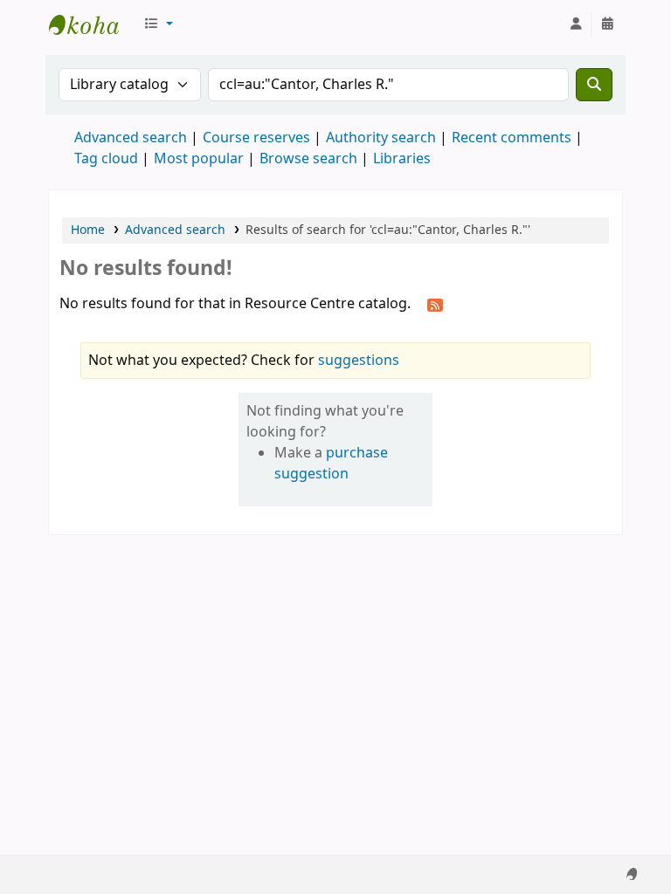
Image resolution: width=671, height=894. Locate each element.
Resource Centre (92, 24)
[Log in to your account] (576, 24)
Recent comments (511, 137)
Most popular (199, 158)
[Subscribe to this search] (435, 304)
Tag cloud (106, 158)
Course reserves (256, 137)
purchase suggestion (331, 464)
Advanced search (130, 137)
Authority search (381, 137)
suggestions (358, 360)
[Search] (594, 84)
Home (88, 230)
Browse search (308, 158)
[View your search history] (607, 24)
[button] (158, 24)
